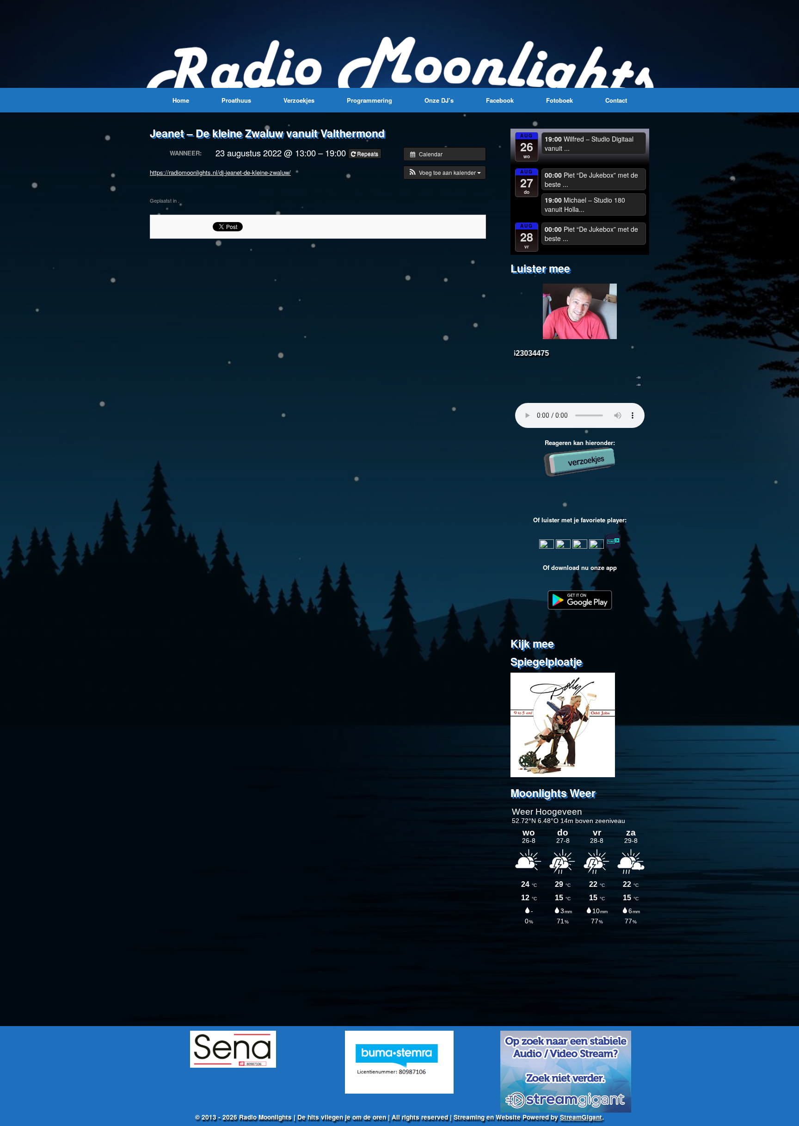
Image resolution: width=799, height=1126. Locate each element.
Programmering (369, 100)
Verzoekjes (298, 100)
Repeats (368, 153)
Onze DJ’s (439, 100)
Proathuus (236, 100)
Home (180, 100)
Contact (616, 100)
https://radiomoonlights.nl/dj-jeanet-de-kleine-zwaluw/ (220, 172)
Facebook (500, 100)
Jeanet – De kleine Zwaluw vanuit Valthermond (267, 133)
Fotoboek (559, 100)
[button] (445, 172)
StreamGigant (581, 1117)
